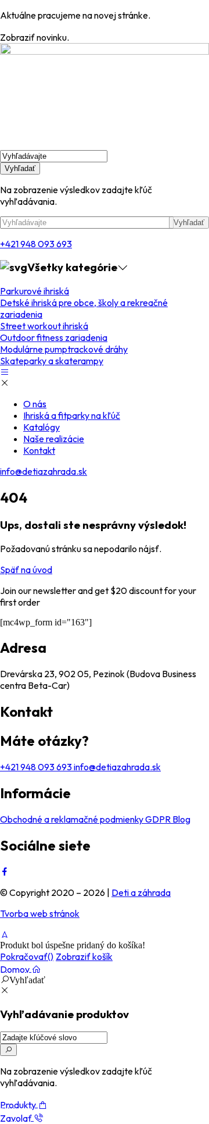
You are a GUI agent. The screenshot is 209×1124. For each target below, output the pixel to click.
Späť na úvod (26, 569)
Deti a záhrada (141, 892)
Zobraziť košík (84, 956)
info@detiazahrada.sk (43, 471)
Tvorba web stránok (40, 913)
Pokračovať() (26, 956)
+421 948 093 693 (36, 244)
